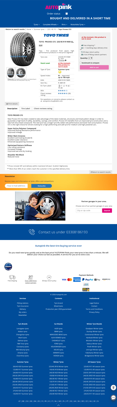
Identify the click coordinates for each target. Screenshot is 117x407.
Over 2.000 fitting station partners (31, 282)
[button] (113, 387)
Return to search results (15, 29)
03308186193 (76, 232)
